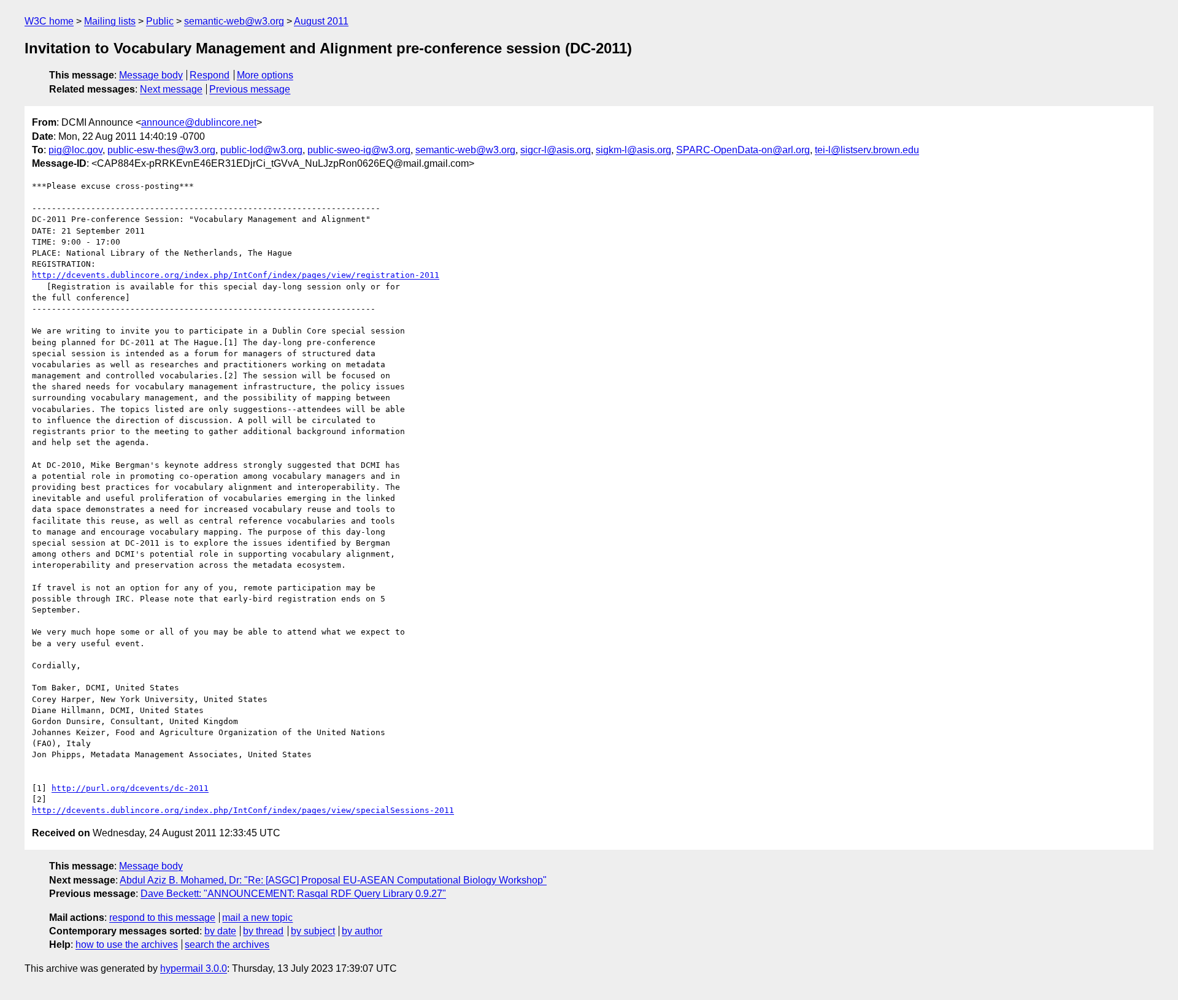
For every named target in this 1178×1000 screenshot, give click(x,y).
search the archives (227, 944)
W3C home (49, 21)
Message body (151, 75)
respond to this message (162, 917)
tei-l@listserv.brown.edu (867, 150)
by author (362, 931)
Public (160, 21)
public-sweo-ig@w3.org (358, 150)
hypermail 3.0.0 (193, 968)
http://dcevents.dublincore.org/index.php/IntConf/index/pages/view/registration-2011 (235, 275)
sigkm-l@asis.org (633, 150)
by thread (263, 931)
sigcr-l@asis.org (555, 150)
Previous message (249, 89)
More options (265, 75)
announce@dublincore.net (198, 122)
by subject (313, 931)
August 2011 (321, 21)
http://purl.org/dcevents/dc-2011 (130, 788)
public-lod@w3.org (261, 150)
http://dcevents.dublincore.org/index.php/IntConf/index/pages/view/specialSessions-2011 (243, 810)
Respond (209, 75)
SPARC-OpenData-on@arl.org (743, 150)
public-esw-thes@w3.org (161, 150)
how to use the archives (126, 944)
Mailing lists (110, 21)
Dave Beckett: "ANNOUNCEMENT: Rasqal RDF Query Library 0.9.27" (293, 893)
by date (220, 931)
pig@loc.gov (75, 150)
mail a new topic (257, 917)
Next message (171, 89)
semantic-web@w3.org (234, 21)
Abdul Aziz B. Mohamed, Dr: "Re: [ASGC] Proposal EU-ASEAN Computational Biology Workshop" (333, 880)
